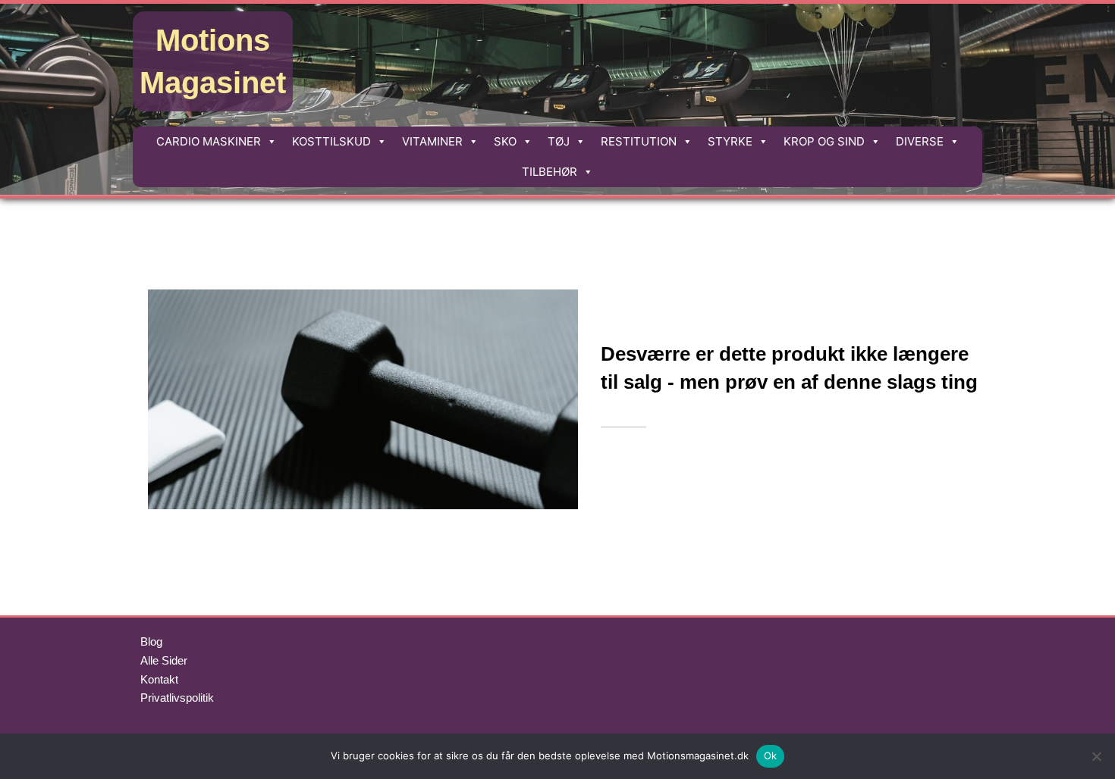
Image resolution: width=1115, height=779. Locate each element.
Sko (505, 141)
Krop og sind (824, 141)
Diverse (920, 141)
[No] (1096, 756)
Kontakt (159, 679)
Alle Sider (163, 660)
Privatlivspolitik (177, 697)
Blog (151, 641)
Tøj (559, 141)
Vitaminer (432, 141)
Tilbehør (549, 171)
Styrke (730, 141)
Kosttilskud (331, 141)
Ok (770, 755)
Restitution (639, 141)
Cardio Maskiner (208, 141)
